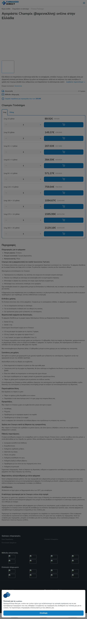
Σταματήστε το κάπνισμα (20, 9)
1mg (4, 112)
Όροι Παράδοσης (7, 539)
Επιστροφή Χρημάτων (9, 543)
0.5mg (12, 112)
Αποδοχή (43, 613)
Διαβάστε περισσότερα (74, 82)
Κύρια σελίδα (6, 9)
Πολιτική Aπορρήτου (51, 539)
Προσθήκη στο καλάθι (63, 124)
